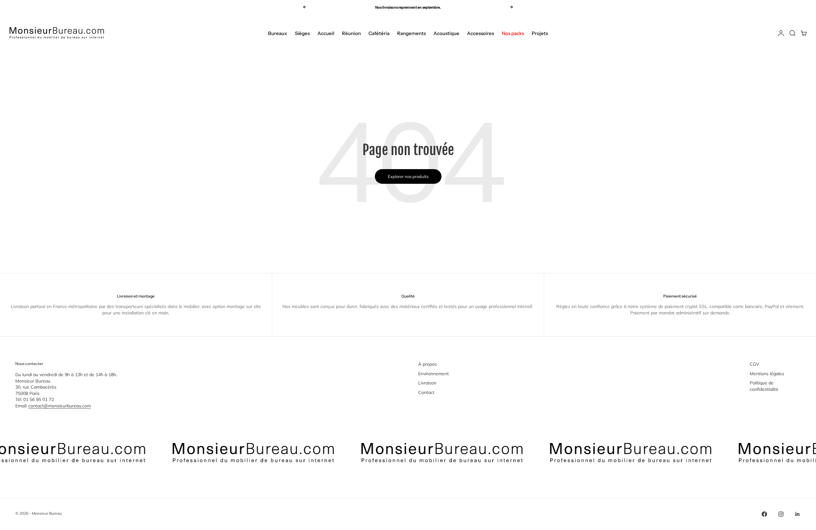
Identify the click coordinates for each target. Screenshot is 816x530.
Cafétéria (379, 33)
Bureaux (277, 33)
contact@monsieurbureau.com (59, 406)
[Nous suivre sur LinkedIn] (797, 514)
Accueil (325, 33)
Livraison (427, 383)
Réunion (351, 33)
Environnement (433, 373)
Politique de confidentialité (764, 386)
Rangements (411, 33)
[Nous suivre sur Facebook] (764, 514)
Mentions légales (767, 373)
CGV (754, 364)
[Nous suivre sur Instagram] (781, 514)
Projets (540, 33)
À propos (427, 364)
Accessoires (480, 33)
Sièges (302, 33)
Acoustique (446, 33)
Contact (426, 392)
